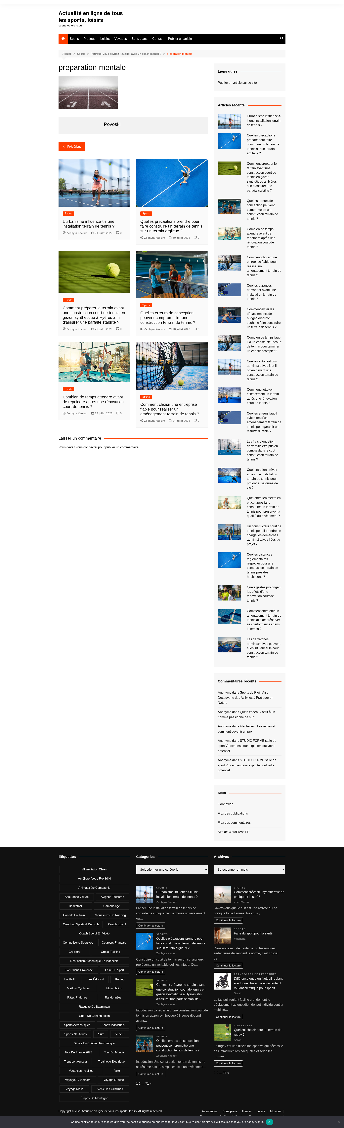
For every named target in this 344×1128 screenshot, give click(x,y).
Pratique (90, 38)
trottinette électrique (111, 1061)
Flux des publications (233, 813)
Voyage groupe (114, 1079)
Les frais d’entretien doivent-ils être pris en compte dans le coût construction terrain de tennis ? (262, 450)
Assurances (210, 1111)
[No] (339, 1122)
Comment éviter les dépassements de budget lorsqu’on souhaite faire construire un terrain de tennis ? (264, 318)
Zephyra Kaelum (76, 233)
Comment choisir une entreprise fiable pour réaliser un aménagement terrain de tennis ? (169, 409)
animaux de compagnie (94, 887)
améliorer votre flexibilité (94, 878)
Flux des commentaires (234, 822)
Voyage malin (74, 1089)
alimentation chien (94, 869)
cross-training (110, 951)
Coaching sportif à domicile (81, 924)
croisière (74, 951)
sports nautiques (75, 1034)
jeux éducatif (95, 979)
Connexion (225, 804)
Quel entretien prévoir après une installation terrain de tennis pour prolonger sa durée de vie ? (262, 478)
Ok (269, 1121)
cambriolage (111, 906)
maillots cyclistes (78, 988)
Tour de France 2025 (78, 1052)
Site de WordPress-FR (234, 832)
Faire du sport (114, 970)
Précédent (74, 146)
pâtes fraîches (77, 997)
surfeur (119, 1034)
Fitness (247, 1111)
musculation (114, 988)
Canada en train (74, 915)
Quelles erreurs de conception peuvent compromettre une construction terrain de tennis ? (167, 318)
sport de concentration (94, 1015)
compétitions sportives (78, 942)
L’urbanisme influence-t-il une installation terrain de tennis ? (264, 120)
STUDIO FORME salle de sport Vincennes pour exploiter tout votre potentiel (247, 745)
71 (147, 1083)
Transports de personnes (255, 974)
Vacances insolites (81, 1070)
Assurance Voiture (77, 896)
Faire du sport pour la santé (253, 933)
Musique (275, 1111)
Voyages (120, 38)
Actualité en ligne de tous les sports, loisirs (91, 16)
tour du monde (114, 1052)
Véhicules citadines (110, 1089)
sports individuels (113, 1025)
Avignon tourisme (112, 896)
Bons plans (140, 38)
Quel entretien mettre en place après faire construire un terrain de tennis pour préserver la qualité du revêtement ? (264, 507)
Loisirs (105, 38)
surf (101, 1034)
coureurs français (114, 942)
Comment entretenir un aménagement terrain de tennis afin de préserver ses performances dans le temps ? (264, 620)
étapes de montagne (94, 1098)
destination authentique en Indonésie (94, 961)
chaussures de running (110, 915)
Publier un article (180, 38)
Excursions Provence (79, 970)
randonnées (113, 997)
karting (119, 979)
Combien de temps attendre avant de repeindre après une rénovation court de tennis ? (93, 402)
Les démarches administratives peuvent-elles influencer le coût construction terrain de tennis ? (264, 648)
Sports (74, 38)
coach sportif (117, 924)
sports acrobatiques (77, 1025)
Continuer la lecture (150, 925)
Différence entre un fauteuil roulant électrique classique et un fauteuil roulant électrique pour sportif (258, 983)
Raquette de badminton (94, 1006)
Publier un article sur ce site (237, 82)
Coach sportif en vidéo (94, 933)
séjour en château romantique (94, 1043)
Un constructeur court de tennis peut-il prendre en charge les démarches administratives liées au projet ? (264, 535)
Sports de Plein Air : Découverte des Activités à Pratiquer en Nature (245, 697)
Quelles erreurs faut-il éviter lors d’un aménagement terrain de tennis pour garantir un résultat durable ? (264, 422)
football (69, 979)
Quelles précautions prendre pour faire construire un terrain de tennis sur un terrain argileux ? (171, 226)
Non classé (243, 1025)
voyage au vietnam (78, 1079)
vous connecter (86, 447)
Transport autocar (75, 1061)
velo (117, 1070)
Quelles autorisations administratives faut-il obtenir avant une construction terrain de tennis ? (262, 370)
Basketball (75, 906)
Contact (157, 38)
